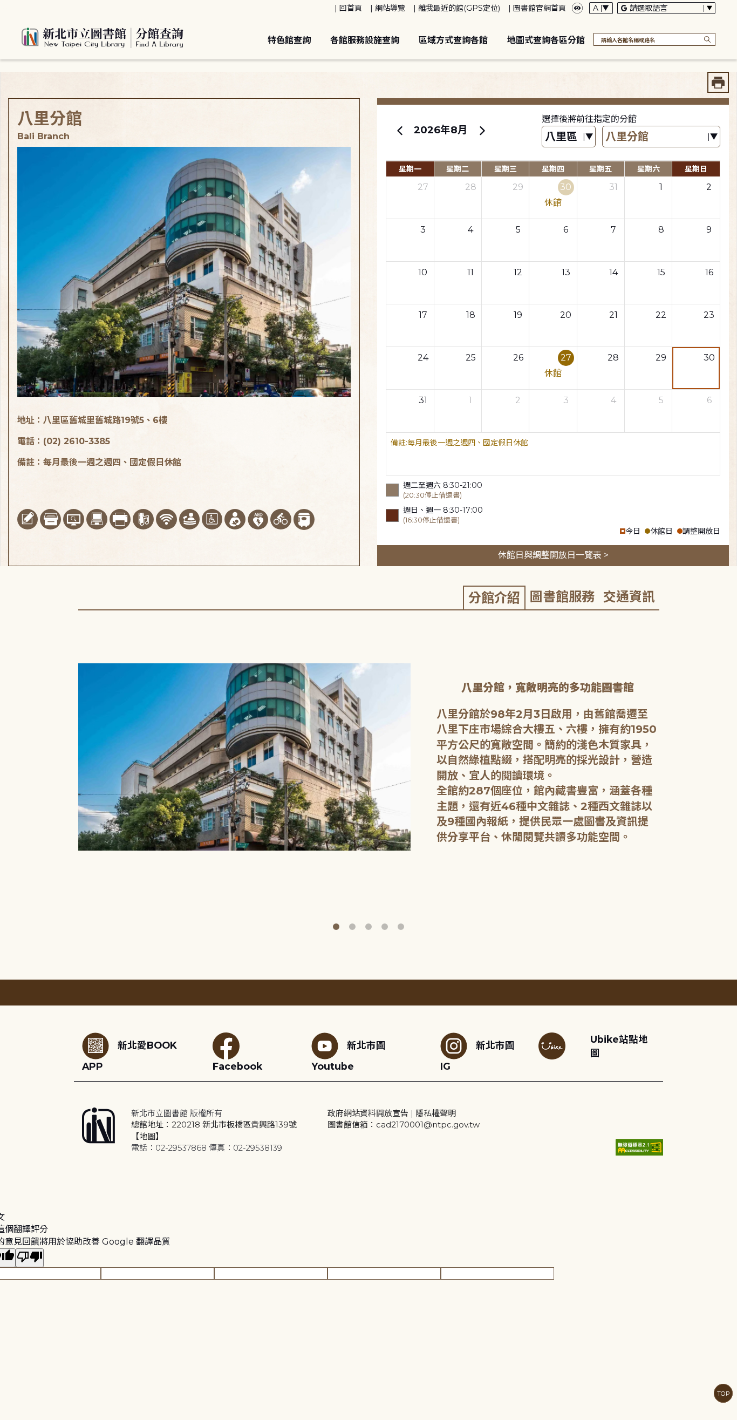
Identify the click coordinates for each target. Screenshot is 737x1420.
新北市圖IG (477, 1055)
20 (565, 315)
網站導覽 (390, 8)
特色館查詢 (289, 40)
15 (661, 272)
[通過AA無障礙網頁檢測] (639, 1147)
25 (471, 357)
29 (518, 187)
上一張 (70, 779)
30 (565, 187)
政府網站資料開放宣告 (367, 1113)
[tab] (494, 597)
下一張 (666, 779)
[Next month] (482, 130)
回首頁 (350, 8)
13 (566, 272)
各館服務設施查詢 (364, 40)
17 (423, 315)
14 (613, 272)
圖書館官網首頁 (539, 8)
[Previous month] (400, 130)
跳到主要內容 (27, 7)
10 (422, 272)
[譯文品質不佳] (30, 1257)
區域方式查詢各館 (453, 40)
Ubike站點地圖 (619, 1046)
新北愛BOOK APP (129, 1055)
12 (518, 272)
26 (518, 357)
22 (661, 315)
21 (613, 315)
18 (470, 315)
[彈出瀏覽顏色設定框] (577, 8)
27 (423, 187)
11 (470, 272)
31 (613, 187)
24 (423, 357)
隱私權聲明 (435, 1113)
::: (5, 7)
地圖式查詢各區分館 (546, 40)
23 (709, 315)
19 (518, 315)
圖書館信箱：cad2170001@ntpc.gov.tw (403, 1124)
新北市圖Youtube (348, 1055)
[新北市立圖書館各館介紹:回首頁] (102, 36)
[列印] (718, 82)
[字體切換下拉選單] (601, 8)
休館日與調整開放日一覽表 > (553, 555)
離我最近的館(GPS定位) (459, 8)
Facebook (237, 1066)
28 (470, 187)
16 (709, 272)
